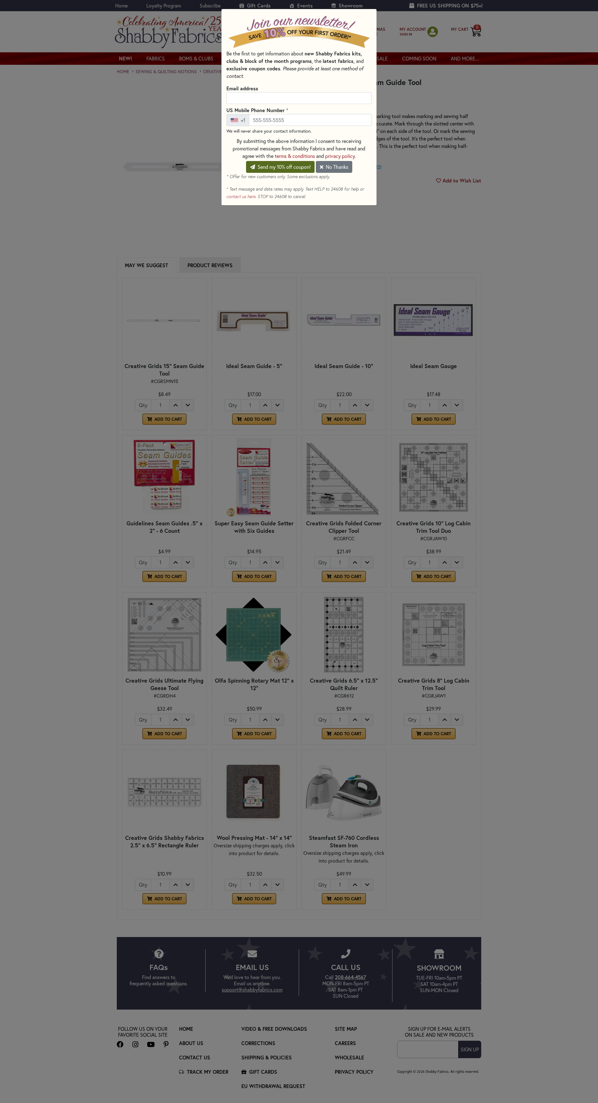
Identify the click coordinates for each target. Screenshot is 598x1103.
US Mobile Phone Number (257, 110)
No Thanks (336, 166)
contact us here (240, 196)
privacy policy (340, 156)
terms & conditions (295, 156)
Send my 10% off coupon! (283, 166)
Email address (242, 88)
